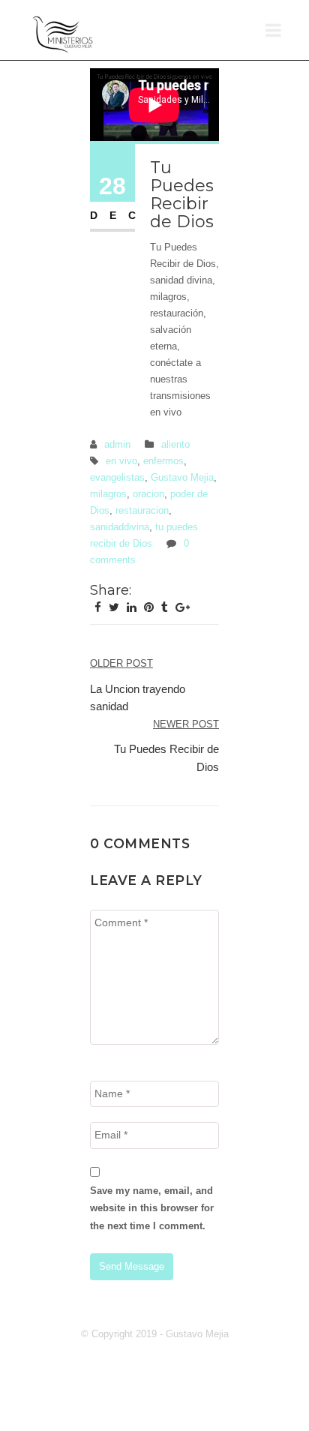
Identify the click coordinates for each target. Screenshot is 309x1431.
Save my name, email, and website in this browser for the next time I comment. (152, 1208)
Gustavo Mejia (182, 477)
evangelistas (117, 477)
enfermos (163, 460)
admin (117, 444)
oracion (148, 494)
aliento (175, 444)
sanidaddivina (119, 526)
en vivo (121, 460)
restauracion (142, 510)
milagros (108, 494)
